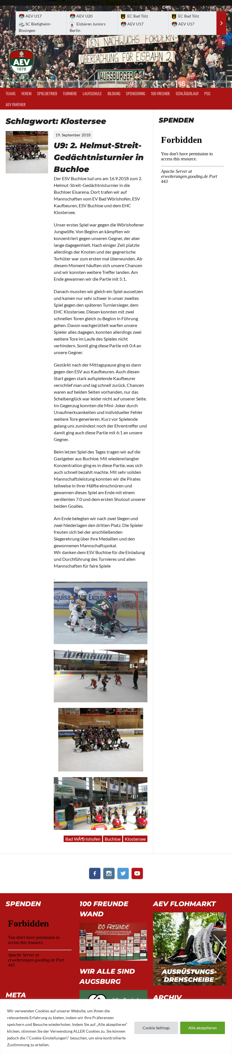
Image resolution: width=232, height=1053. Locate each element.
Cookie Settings (156, 1027)
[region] (116, 1026)
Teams (11, 93)
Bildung (114, 93)
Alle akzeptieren (202, 1027)
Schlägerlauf (187, 93)
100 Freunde (160, 93)
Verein (26, 93)
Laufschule (92, 93)
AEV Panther (15, 104)
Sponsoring (135, 93)
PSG (207, 93)
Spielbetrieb (47, 93)
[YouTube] (137, 873)
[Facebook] (94, 873)
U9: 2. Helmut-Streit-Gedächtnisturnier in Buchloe (99, 157)
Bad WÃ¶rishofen (82, 838)
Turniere (70, 93)
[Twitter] (123, 873)
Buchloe (113, 838)
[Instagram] (109, 873)
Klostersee (135, 838)
